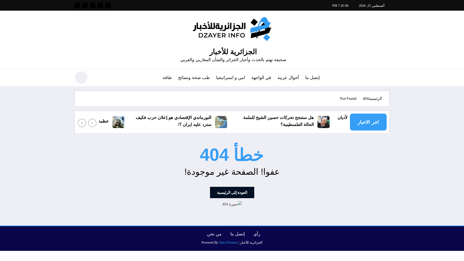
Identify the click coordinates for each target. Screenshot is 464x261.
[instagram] (85, 5)
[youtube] (77, 5)
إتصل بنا (312, 77)
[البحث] (97, 78)
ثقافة (167, 77)
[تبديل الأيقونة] (385, 78)
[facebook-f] (108, 5)
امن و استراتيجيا (230, 77)
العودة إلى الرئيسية (232, 192)
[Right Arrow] (82, 123)
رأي (257, 234)
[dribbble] (92, 5)
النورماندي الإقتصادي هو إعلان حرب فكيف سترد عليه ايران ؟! (176, 121)
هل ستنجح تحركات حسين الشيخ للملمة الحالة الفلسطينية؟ (281, 121)
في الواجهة (261, 77)
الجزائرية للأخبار (233, 52)
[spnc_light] (81, 78)
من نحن (214, 234)
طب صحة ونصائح (194, 77)
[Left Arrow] (92, 123)
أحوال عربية (288, 77)
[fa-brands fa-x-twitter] (100, 5)
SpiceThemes (228, 242)
